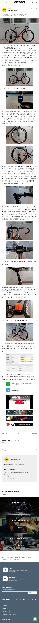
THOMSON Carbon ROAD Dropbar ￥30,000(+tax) (15, 287)
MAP (26, 472)
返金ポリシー (6, 608)
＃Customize (20, 442)
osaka (29, 557)
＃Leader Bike (27, 442)
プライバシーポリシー (8, 611)
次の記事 (34, 433)
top (3, 557)
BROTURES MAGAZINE (12, 557)
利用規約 (5, 605)
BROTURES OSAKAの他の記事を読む (14, 464)
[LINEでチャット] (35, 619)
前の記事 (4, 433)
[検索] (34, 450)
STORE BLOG (22, 557)
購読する (31, 592)
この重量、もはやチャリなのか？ (11, 559)
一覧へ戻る (20, 433)
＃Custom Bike (11, 442)
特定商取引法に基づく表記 (9, 614)
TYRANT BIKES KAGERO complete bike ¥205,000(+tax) (20, 50)
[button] (3, 3)
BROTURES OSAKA (13, 10)
